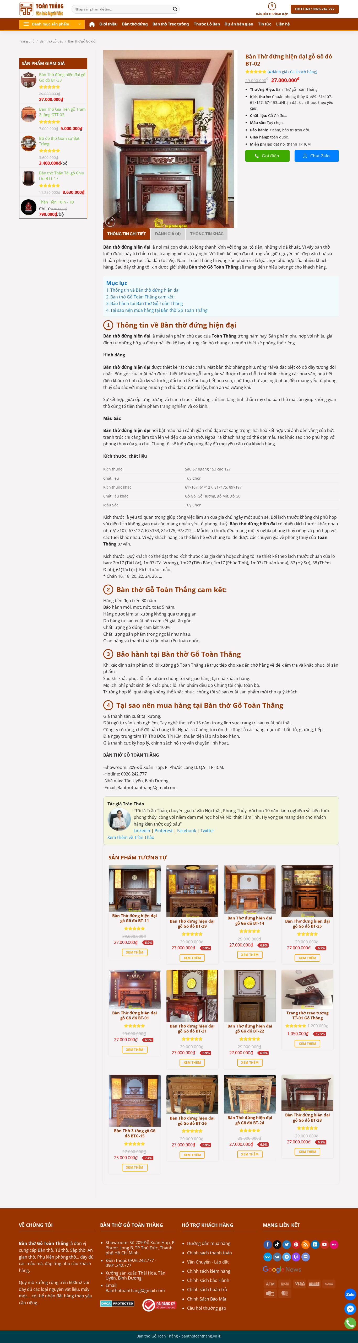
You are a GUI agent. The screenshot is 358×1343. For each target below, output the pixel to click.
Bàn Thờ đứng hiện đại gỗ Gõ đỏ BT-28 (307, 1117)
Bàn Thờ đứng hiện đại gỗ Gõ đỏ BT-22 (249, 1029)
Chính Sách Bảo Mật (206, 1299)
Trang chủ (27, 41)
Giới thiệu (108, 24)
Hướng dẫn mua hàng (208, 1243)
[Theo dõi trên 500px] (267, 1257)
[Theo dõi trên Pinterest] (296, 1244)
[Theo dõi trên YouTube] (324, 1244)
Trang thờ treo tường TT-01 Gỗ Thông (307, 1015)
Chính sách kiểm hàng (208, 1271)
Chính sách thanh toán (209, 1253)
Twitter (207, 830)
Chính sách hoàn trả (207, 1289)
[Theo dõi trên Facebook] (267, 1244)
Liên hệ (283, 24)
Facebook (187, 830)
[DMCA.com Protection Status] (117, 1303)
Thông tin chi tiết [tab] (126, 233)
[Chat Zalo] (350, 1295)
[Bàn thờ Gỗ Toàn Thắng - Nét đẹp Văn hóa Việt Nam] (41, 9)
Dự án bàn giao (239, 24)
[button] (52, 24)
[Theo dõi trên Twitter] (286, 1244)
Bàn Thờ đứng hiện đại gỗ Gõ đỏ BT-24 (249, 1120)
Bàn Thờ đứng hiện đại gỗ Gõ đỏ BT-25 (307, 924)
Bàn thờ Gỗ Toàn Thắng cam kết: (142, 297)
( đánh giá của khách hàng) (292, 71)
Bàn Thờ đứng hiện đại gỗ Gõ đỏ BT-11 (134, 918)
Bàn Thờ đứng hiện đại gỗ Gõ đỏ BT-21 (192, 1029)
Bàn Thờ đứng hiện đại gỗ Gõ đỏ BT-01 (134, 1015)
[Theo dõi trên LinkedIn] (315, 1244)
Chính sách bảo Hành (208, 1280)
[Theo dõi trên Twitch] (296, 1257)
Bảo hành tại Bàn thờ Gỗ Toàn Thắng (146, 303)
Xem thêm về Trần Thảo (130, 837)
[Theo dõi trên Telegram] (286, 1257)
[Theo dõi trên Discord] (305, 1257)
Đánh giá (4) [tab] (168, 233)
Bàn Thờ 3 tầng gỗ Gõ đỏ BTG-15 (134, 1133)
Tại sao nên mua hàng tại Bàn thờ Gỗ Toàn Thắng (159, 310)
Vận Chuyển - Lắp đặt (208, 1262)
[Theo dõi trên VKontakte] (277, 1257)
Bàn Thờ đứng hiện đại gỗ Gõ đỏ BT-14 (249, 921)
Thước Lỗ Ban (207, 24)
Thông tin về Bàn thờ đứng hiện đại (145, 290)
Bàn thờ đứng (135, 24)
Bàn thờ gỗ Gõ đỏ (81, 41)
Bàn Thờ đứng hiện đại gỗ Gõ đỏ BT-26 (192, 1121)
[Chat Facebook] (350, 1309)
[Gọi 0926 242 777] (350, 1323)
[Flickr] (334, 1244)
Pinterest (164, 830)
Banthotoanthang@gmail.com (135, 1290)
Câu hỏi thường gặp (206, 1308)
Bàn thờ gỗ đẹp (51, 41)
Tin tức (265, 24)
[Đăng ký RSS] (305, 1244)
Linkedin (142, 830)
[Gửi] (175, 9)
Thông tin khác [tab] (207, 233)
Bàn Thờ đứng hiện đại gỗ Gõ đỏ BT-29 (192, 924)
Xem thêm (134, 952)
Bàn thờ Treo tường (171, 24)
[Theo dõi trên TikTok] (277, 1244)
